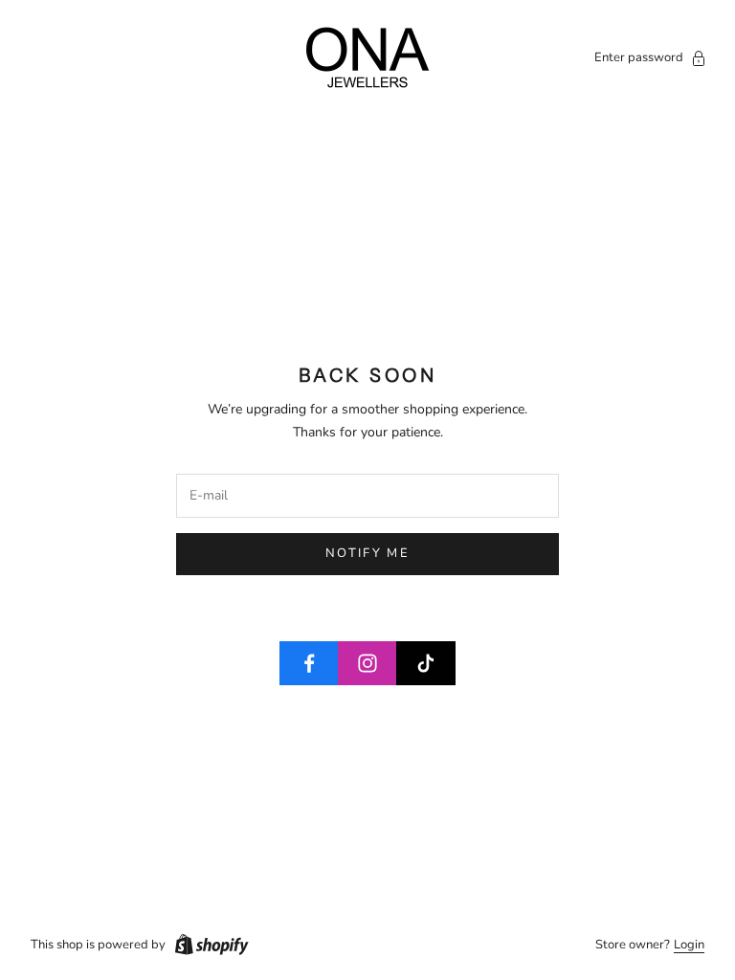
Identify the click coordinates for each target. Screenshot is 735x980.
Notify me (367, 553)
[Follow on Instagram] (367, 663)
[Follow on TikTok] (426, 663)
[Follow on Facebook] (309, 663)
